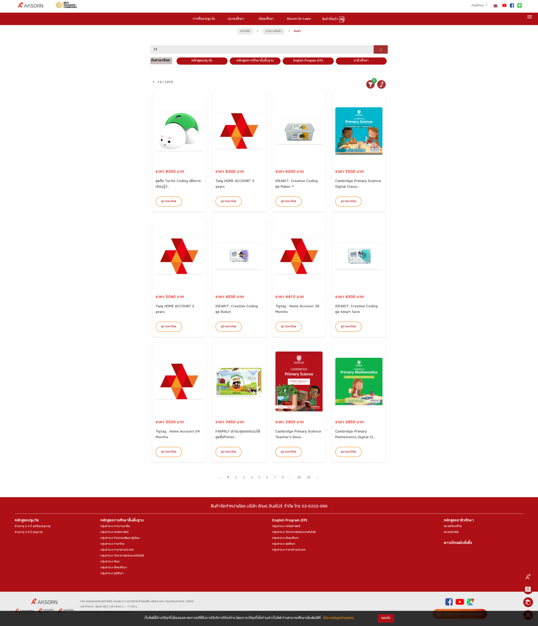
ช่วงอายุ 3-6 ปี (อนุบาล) (29, 532)
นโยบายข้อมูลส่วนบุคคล (338, 618)
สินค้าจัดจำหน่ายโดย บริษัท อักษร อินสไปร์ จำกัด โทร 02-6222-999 (269, 507)
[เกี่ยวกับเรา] (528, 576)
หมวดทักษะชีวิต (453, 526)
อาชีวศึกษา (361, 61)
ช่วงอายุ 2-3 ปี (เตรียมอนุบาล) (32, 526)
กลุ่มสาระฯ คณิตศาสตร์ (114, 532)
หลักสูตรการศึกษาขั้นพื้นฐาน (255, 61)
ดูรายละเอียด (168, 201)
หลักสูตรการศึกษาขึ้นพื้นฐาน (122, 520)
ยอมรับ (385, 618)
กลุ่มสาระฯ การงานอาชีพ (115, 526)
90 (309, 478)
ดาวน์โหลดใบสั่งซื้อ (458, 543)
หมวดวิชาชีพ (451, 532)
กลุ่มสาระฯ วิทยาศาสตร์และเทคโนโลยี (122, 556)
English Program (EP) (308, 61)
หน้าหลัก (245, 31)
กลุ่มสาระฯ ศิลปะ (110, 562)
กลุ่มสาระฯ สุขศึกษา (112, 574)
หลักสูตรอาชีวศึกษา (459, 520)
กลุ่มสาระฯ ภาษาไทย (112, 544)
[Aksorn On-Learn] (528, 589)
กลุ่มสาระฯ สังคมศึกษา (113, 568)
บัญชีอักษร (478, 6)
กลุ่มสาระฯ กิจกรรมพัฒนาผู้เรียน (120, 538)
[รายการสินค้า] (528, 602)
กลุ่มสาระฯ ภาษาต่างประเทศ (117, 550)
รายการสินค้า (273, 31)
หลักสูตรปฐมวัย (27, 520)
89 (299, 478)
